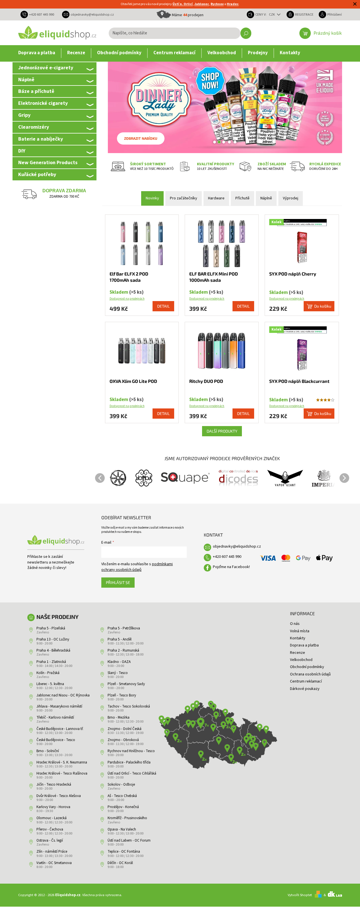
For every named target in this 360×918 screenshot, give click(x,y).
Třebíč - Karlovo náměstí (55, 717)
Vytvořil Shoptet (300, 895)
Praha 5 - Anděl (119, 639)
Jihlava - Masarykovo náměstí (59, 706)
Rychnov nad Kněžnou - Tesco (131, 751)
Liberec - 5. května (50, 684)
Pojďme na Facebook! (231, 567)
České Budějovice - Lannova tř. (59, 728)
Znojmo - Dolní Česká (124, 728)
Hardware (216, 198)
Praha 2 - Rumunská (123, 650)
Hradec (232, 4)
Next (344, 478)
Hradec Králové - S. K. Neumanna (61, 762)
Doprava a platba (304, 645)
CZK (272, 14)
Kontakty (297, 638)
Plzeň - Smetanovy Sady (126, 684)
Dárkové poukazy (305, 689)
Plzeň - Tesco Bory (122, 695)
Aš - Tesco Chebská (122, 795)
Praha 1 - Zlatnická (51, 661)
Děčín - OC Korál (120, 862)
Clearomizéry (33, 127)
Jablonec (201, 4)
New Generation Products (47, 162)
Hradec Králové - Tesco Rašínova (61, 773)
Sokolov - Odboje (121, 784)
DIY (21, 151)
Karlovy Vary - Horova (53, 806)
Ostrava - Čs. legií (49, 840)
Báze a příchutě (36, 91)
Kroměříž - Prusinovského (127, 818)
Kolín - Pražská (47, 672)
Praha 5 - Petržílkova (124, 628)
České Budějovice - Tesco (55, 739)
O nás (295, 624)
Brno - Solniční (47, 751)
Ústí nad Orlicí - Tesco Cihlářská (132, 773)
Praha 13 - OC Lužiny (52, 639)
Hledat (245, 33)
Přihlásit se (118, 582)
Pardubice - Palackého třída (129, 762)
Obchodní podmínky (307, 667)
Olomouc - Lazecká (51, 818)
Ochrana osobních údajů (310, 674)
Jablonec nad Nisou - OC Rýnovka (63, 695)
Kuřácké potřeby (37, 174)
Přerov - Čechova (49, 829)
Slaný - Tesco (118, 672)
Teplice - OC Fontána (124, 851)
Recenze (297, 653)
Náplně (26, 79)
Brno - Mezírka (118, 717)
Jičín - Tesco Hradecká (53, 784)
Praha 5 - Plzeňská (50, 628)
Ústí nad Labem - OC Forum (129, 840)
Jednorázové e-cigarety (45, 67)
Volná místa (299, 631)
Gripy (24, 115)
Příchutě (242, 198)
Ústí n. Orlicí (182, 4)
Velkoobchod (301, 660)
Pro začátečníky (183, 198)
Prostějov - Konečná (123, 806)
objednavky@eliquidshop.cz (237, 546)
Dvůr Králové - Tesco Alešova (58, 795)
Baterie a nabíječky (40, 139)
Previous (100, 478)
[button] (114, 107)
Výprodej (290, 198)
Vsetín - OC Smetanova (54, 862)
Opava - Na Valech (122, 829)
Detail (163, 306)
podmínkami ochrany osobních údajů (137, 567)
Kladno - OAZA (119, 661)
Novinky (152, 198)
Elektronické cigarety (43, 103)
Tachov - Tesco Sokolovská (129, 706)
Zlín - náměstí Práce (51, 851)
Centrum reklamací (306, 681)
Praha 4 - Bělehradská (53, 650)
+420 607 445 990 (227, 557)
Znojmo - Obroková (123, 739)
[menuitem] (37, 53)
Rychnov (217, 4)
